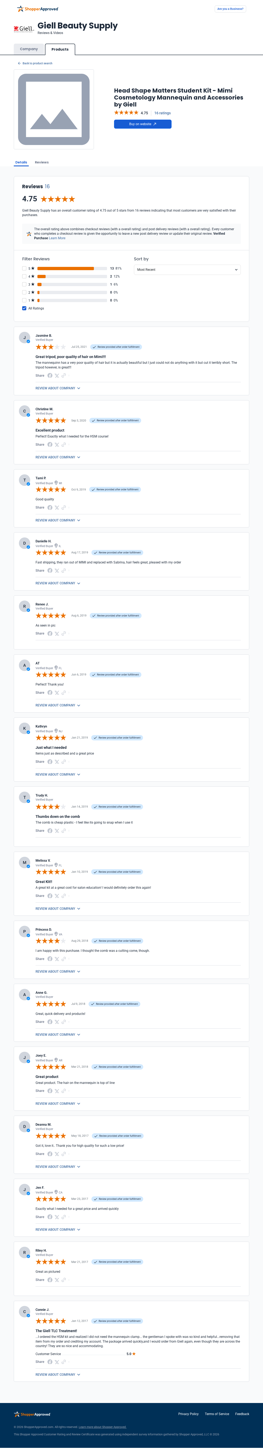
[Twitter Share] (56, 375)
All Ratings (36, 308)
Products (60, 49)
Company (29, 48)
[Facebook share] (49, 375)
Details (21, 162)
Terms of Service (217, 1414)
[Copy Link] (63, 375)
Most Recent (146, 270)
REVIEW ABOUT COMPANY (55, 388)
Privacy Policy (188, 1414)
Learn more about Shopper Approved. (103, 1427)
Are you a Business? (230, 8)
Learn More (57, 238)
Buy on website (140, 124)
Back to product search (37, 63)
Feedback (242, 1414)
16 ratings (162, 113)
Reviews (42, 162)
